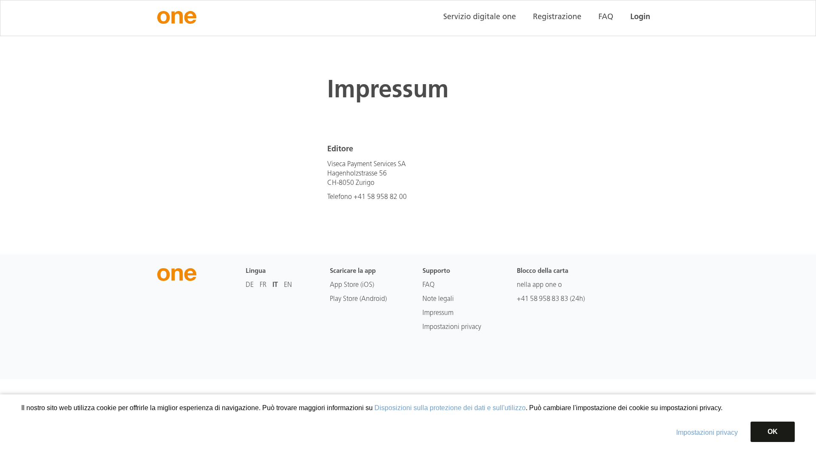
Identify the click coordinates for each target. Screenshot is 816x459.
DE (250, 285)
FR (263, 285)
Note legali (438, 299)
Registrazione (557, 17)
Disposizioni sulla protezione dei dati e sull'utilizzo (450, 407)
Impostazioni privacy (707, 432)
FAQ (605, 17)
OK (773, 431)
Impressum (437, 313)
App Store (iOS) (352, 285)
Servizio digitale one (479, 17)
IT (275, 285)
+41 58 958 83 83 (542, 299)
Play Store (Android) (358, 299)
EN (288, 285)
